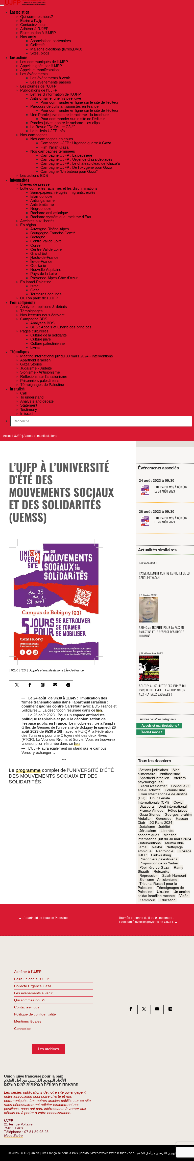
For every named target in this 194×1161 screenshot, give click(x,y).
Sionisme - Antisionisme (158, 879)
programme (28, 770)
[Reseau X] (144, 1010)
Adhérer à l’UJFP (27, 972)
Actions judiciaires (153, 770)
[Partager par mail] (55, 685)
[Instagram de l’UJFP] (170, 1010)
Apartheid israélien (154, 778)
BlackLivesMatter (153, 786)
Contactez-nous (26, 1007)
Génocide (164, 818)
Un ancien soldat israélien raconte (164, 894)
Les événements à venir (33, 993)
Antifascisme (170, 774)
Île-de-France (74, 670)
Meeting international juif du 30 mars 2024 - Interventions (164, 839)
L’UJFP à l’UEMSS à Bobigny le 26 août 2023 (171, 520)
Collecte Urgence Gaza (32, 986)
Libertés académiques (155, 833)
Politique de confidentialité (35, 1014)
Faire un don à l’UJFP (31, 979)
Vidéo (183, 896)
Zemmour (147, 900)
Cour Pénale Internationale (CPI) (154, 800)
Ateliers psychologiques (161, 780)
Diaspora (146, 806)
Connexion (22, 1029)
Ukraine (163, 892)
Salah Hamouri (174, 875)
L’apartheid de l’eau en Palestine (43, 918)
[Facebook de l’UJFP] (130, 1010)
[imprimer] (68, 685)
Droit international (172, 806)
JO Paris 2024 (161, 823)
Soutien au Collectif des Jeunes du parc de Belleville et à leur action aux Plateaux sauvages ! (162, 689)
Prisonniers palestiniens (158, 859)
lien (99, 710)
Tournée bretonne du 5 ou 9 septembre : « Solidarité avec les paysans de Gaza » (148, 920)
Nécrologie (164, 851)
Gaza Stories (149, 814)
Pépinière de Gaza (154, 867)
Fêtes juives (177, 810)
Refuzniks (161, 871)
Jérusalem (147, 831)
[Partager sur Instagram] (42, 685)
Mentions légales (27, 1021)
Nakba (157, 847)
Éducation (168, 900)
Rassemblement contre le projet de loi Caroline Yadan (164, 575)
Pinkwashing (161, 855)
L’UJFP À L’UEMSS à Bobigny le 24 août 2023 (171, 489)
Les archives (48, 1049)
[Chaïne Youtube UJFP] (157, 1010)
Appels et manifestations (40, 436)
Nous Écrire (13, 1136)
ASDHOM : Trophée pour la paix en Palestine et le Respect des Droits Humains (161, 631)
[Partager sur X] (17, 685)
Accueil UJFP (12, 436)
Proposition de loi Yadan (158, 863)
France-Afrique (151, 810)
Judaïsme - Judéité (154, 827)
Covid (178, 802)
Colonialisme (175, 790)
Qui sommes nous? (29, 1000)
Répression (148, 875)
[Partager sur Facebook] (30, 685)
